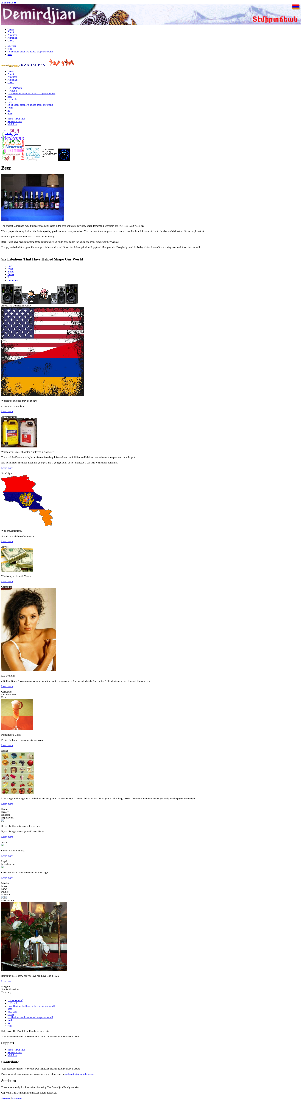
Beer (10, 266)
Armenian (12, 37)
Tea (9, 277)
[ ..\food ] (12, 90)
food (10, 48)
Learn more (7, 411)
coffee (11, 102)
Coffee (11, 274)
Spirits (11, 271)
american (12, 46)
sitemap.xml (17, 1098)
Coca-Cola (13, 280)
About (11, 32)
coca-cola (12, 99)
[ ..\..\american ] (15, 88)
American (12, 35)
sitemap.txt (6, 1098)
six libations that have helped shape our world (30, 51)
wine (10, 113)
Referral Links (15, 121)
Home (11, 29)
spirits (10, 107)
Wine (10, 268)
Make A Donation (16, 118)
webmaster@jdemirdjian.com (79, 1074)
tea (9, 110)
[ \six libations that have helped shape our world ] (32, 93)
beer (10, 54)
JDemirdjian (7, 2)
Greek (11, 40)
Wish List (12, 124)
